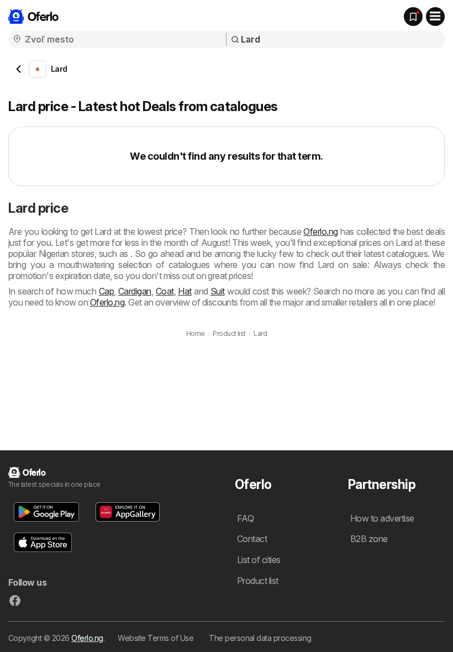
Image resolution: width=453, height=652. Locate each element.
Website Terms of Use (155, 638)
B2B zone (369, 538)
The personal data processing (260, 638)
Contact (252, 538)
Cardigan (134, 291)
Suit (217, 291)
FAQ (245, 518)
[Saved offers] (413, 16)
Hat (184, 291)
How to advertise (382, 518)
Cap (106, 291)
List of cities (259, 559)
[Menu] (435, 16)
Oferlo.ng (320, 231)
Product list (257, 580)
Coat (165, 291)
